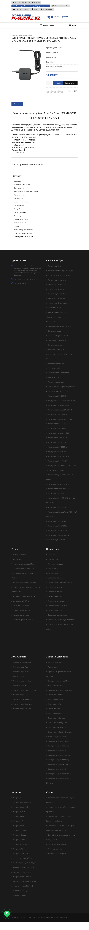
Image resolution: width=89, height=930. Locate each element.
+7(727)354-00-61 (21, 2)
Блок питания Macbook (56, 695)
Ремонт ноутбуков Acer (56, 280)
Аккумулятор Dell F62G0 (57, 461)
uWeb (47, 917)
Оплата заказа (53, 559)
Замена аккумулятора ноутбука (60, 271)
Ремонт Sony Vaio (54, 317)
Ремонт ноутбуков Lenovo (57, 303)
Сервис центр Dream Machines (60, 582)
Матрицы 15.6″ (19, 849)
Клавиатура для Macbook (23, 886)
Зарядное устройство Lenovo (59, 755)
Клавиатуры (18, 198)
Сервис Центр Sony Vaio (57, 606)
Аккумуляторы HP (20, 685)
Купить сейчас (70, 83)
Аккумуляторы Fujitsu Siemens (25, 690)
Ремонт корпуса (53, 377)
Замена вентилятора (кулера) (59, 326)
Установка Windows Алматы (24, 596)
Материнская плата (21, 202)
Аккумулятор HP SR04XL (57, 521)
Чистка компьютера (21, 615)
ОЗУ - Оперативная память (23, 233)
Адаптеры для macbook (57, 736)
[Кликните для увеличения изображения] (27, 64)
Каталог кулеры (19, 895)
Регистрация (47, 9)
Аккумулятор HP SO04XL (57, 442)
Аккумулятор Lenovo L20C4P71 (59, 535)
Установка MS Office (21, 601)
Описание (17, 104)
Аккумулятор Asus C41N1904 (58, 484)
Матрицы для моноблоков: (23, 237)
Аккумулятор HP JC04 (55, 493)
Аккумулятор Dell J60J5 (56, 428)
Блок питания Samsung (57, 727)
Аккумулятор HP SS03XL (56, 396)
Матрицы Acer (19, 816)
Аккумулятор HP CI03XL (56, 507)
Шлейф (16, 226)
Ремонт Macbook (54, 308)
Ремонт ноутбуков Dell (56, 294)
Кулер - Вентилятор (21, 209)
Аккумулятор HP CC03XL (57, 447)
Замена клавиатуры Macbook (24, 582)
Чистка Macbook (19, 559)
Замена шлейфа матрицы (57, 340)
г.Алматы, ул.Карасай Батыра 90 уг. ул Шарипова (31, 6)
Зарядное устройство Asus (58, 746)
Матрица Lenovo (19, 830)
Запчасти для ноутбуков (22, 858)
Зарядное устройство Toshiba (59, 764)
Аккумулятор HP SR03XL (57, 526)
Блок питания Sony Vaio (57, 723)
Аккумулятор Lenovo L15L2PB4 (59, 419)
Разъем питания (20, 223)
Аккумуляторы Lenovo (21, 695)
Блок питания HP (54, 709)
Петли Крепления (20, 212)
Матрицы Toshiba (20, 844)
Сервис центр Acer (55, 578)
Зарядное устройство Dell (57, 769)
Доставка (51, 555)
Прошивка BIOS (53, 368)
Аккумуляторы (19, 195)
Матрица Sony (19, 839)
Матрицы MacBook (20, 807)
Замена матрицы (54, 331)
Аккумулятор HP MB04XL (57, 530)
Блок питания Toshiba (56, 704)
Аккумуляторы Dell (20, 676)
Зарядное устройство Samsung (60, 774)
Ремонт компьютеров (21, 610)
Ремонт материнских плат (58, 373)
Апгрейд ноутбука (54, 849)
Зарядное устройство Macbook (59, 681)
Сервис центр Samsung (57, 615)
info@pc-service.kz (22, 9)
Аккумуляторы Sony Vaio (22, 704)
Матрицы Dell (18, 826)
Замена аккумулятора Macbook (25, 564)
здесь (65, 917)
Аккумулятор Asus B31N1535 (58, 438)
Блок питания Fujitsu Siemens (59, 732)
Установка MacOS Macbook (23, 568)
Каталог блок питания (56, 662)
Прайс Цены (52, 322)
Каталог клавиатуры (21, 891)
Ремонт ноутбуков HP (56, 289)
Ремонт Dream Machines (57, 312)
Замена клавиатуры (55, 349)
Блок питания (19, 188)
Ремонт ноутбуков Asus (56, 284)
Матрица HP (18, 821)
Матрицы (17, 181)
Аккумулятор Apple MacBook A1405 (61, 400)
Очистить (74, 18)
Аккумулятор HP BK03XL (57, 451)
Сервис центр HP (54, 592)
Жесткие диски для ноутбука (24, 863)
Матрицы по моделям (22, 184)
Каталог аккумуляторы (22, 662)
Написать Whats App (61, 6)
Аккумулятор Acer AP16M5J (58, 405)
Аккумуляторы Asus (21, 671)
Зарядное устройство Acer (58, 741)
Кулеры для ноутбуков (22, 872)
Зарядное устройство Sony (58, 760)
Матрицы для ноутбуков (22, 877)
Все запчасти (52, 573)
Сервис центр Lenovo (56, 601)
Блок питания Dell (54, 713)
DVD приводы (19, 205)
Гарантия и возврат (55, 564)
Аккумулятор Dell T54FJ (56, 424)
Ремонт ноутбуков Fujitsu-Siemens (61, 619)
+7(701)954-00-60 (33, 2)
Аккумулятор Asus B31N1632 (58, 456)
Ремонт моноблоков (21, 606)
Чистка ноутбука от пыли (57, 335)
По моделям (52, 667)
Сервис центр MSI (54, 610)
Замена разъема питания (57, 363)
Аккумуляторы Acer (20, 667)
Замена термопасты (55, 345)
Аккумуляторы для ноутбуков (24, 881)
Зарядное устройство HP (57, 750)
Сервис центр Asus (55, 587)
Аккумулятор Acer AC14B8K (58, 433)
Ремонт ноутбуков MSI (56, 298)
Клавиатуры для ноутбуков (24, 867)
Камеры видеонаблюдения (23, 230)
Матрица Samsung (20, 835)
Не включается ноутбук (57, 853)
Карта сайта (52, 568)
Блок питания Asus (55, 699)
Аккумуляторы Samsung (22, 699)
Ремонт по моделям (21, 219)
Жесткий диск (19, 216)
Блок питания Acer (55, 685)
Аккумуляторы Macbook (22, 681)
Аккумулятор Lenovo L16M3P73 (59, 489)
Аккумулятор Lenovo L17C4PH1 (59, 410)
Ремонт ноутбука (54, 266)
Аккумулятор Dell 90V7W (57, 414)
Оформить (65, 18)
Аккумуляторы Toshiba (22, 709)
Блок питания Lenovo (56, 718)
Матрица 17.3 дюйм (21, 853)
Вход (35, 9)
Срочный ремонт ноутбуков (58, 275)
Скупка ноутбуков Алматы (57, 844)
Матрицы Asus (19, 812)
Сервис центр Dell (54, 596)
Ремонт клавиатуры (55, 382)
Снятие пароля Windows (23, 619)
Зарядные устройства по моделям (26, 191)
